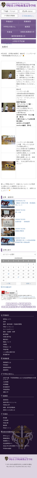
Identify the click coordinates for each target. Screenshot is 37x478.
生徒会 (9, 32)
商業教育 (27, 21)
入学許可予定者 (18, 41)
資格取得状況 (7, 367)
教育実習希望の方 (18, 36)
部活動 (5, 418)
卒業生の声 (6, 405)
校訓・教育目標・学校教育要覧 (12, 324)
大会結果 (5, 420)
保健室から (6, 441)
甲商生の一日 (7, 347)
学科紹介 (5, 365)
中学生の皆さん (9, 27)
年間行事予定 (7, 337)
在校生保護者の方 (27, 32)
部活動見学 (6, 387)
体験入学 (5, 392)
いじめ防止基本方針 (9, 352)
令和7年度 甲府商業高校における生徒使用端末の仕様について (19, 378)
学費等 (5, 344)
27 (18, 277)
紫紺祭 (5, 425)
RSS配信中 (7, 287)
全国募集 (5, 384)
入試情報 (5, 382)
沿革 (4, 321)
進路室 (27, 27)
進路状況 (5, 400)
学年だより (6, 436)
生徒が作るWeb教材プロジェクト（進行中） (16, 446)
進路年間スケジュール (9, 402)
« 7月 (8, 283)
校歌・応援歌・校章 (9, 331)
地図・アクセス (10, 11)
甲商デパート (7, 428)
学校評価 (5, 349)
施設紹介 (5, 339)
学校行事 (5, 423)
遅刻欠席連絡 (10, 15)
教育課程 (5, 334)
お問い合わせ (28, 11)
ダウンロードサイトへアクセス (27, 296)
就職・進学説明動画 (9, 407)
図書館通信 (6, 438)
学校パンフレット (8, 327)
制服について (7, 342)
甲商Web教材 (7, 448)
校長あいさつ (7, 319)
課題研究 (5, 370)
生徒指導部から (7, 443)
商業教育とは (7, 362)
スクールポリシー (8, 329)
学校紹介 (9, 21)
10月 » (28, 283)
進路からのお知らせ (9, 410)
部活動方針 (6, 354)
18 (8, 274)
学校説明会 (6, 389)
